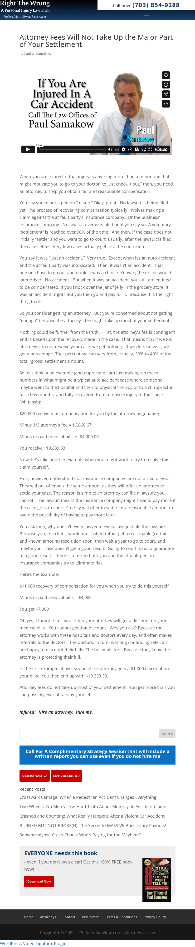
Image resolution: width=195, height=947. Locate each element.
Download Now (39, 881)
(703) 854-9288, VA (34, 776)
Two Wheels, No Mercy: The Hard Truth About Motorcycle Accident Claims (93, 806)
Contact (69, 917)
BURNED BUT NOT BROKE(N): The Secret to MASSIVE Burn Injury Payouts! (93, 825)
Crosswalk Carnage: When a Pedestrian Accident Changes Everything (88, 797)
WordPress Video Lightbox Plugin (33, 943)
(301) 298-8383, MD (66, 776)
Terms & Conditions (121, 917)
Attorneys (48, 917)
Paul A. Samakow (37, 53)
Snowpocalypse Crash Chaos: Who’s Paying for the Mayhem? (80, 835)
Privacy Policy (155, 917)
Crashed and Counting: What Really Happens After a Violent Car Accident (92, 816)
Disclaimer (90, 917)
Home (29, 917)
